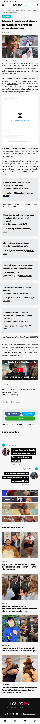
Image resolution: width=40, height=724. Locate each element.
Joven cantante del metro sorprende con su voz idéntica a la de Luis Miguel (19, 649)
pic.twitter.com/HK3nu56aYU (15, 246)
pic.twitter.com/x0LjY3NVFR (15, 224)
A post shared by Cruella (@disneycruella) (20, 141)
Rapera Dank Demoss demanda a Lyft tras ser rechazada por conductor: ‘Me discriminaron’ (19, 566)
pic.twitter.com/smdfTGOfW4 (15, 293)
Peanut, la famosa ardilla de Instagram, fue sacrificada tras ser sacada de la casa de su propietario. (19, 690)
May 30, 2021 (25, 276)
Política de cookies (28, 714)
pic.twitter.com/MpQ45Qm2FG (16, 188)
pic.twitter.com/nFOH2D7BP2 (15, 321)
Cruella (5, 402)
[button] (3, 5)
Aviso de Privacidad (12, 714)
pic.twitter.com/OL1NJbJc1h (22, 268)
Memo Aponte (12, 84)
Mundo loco (10, 10)
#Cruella (6, 268)
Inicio (3, 10)
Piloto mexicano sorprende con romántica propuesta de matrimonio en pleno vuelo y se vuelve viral (19, 608)
